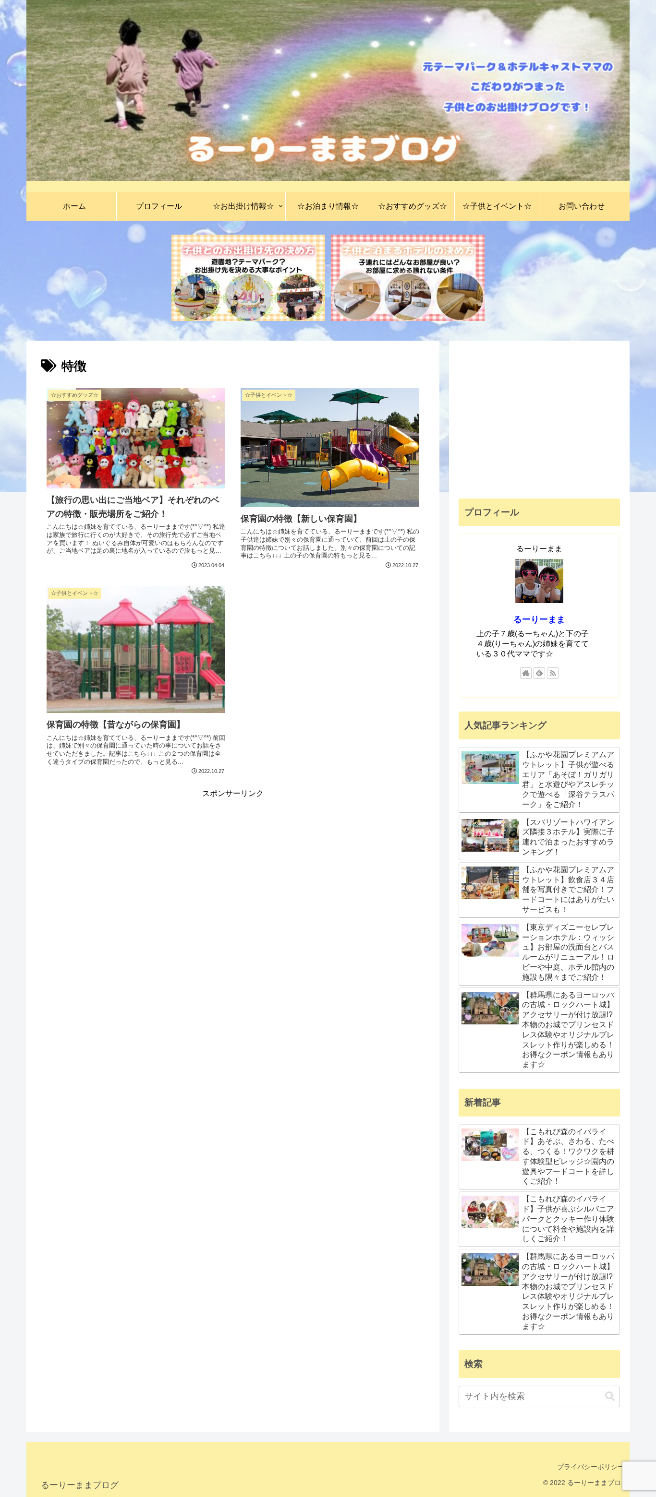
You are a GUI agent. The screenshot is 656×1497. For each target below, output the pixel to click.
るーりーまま (539, 619)
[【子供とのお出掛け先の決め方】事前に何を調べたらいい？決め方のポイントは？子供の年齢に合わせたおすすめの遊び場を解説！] (248, 278)
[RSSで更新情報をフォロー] (553, 673)
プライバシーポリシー (590, 1467)
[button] (610, 1396)
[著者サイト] (526, 673)
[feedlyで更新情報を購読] (539, 673)
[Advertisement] (233, 867)
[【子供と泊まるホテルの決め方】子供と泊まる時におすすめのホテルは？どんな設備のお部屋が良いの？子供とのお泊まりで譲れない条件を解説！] (408, 278)
